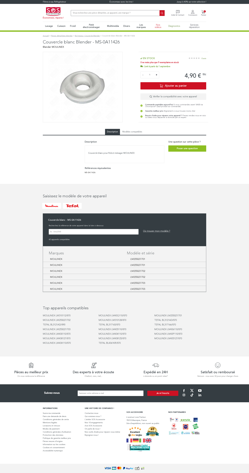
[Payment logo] (124, 468)
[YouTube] (200, 392)
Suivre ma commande (51, 413)
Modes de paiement (51, 429)
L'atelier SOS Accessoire (95, 419)
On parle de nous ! (92, 429)
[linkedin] (200, 397)
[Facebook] (184, 392)
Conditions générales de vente (56, 419)
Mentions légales (50, 423)
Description (112, 132)
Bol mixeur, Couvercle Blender (87, 36)
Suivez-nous (52, 393)
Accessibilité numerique (53, 451)
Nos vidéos (158, 26)
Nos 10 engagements (94, 423)
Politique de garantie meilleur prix (57, 438)
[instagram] (184, 397)
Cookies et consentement (54, 448)
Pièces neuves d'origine (53, 441)
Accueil (46, 36)
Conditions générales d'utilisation (57, 432)
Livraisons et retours (51, 426)
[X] (192, 392)
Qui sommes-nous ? (93, 416)
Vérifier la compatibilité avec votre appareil (175, 96)
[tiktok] (192, 397)
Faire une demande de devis (54, 416)
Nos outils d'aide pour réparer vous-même (102, 432)
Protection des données (53, 435)
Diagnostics (174, 26)
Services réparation (194, 26)
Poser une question (187, 148)
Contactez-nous (91, 413)
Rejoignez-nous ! (92, 435)
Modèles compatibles (132, 132)
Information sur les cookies (54, 444)
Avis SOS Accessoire (93, 426)
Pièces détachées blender (62, 36)
